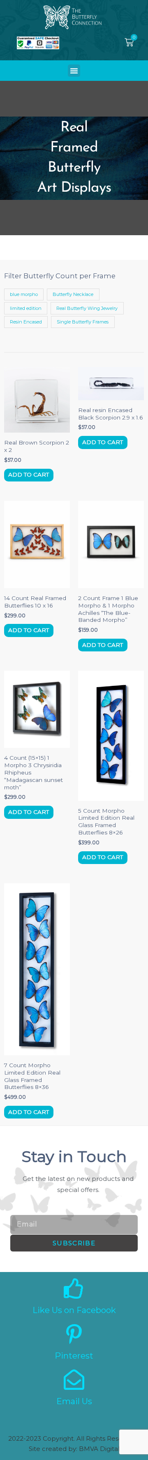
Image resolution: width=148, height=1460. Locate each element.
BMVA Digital (99, 1449)
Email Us (74, 1401)
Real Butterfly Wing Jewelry (87, 308)
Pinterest (74, 1356)
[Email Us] (74, 1379)
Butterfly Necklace (73, 294)
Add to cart (28, 474)
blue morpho (24, 294)
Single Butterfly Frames (83, 322)
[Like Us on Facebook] (74, 1288)
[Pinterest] (74, 1334)
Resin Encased (26, 322)
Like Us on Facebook (74, 1310)
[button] (74, 70)
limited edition (26, 308)
